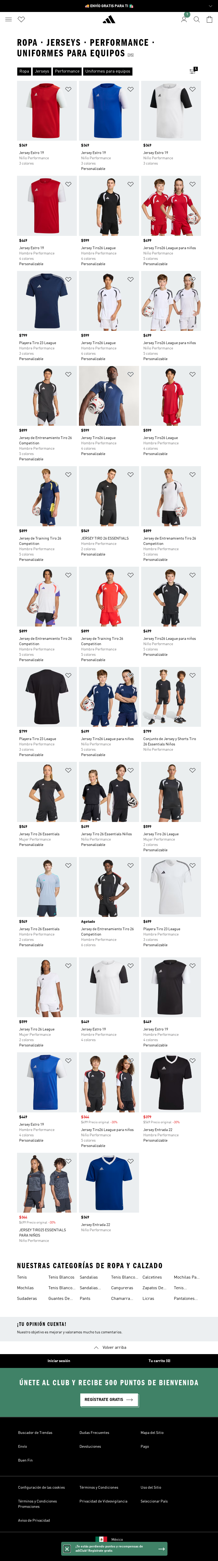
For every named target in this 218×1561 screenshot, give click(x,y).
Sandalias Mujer (89, 1288)
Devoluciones (90, 1447)
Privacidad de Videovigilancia (103, 1501)
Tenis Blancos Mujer (61, 1288)
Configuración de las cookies (41, 1487)
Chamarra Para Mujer (121, 1299)
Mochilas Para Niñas (187, 1278)
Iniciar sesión (59, 1361)
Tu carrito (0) (159, 1361)
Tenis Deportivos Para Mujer (184, 1288)
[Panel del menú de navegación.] (8, 19)
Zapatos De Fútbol (152, 1288)
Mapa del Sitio (152, 1433)
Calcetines (152, 1277)
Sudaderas (27, 1299)
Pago (145, 1447)
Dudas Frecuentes (94, 1433)
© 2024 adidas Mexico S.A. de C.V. (109, 1554)
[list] (100, 71)
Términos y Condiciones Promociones (37, 1504)
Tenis (22, 1277)
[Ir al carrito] (209, 19)
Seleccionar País (154, 1501)
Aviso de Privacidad (34, 1520)
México (117, 1540)
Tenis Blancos (61, 1277)
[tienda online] (109, 21)
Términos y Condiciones (98, 1487)
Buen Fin (25, 1460)
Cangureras (122, 1288)
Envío (22, 1447)
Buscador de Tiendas (35, 1433)
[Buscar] (196, 19)
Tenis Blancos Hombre (124, 1278)
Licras (148, 1299)
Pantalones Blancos (184, 1299)
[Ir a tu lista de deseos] (21, 19)
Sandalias (89, 1277)
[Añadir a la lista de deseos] (68, 90)
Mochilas (25, 1288)
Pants (85, 1299)
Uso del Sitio (151, 1487)
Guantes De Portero (59, 1299)
